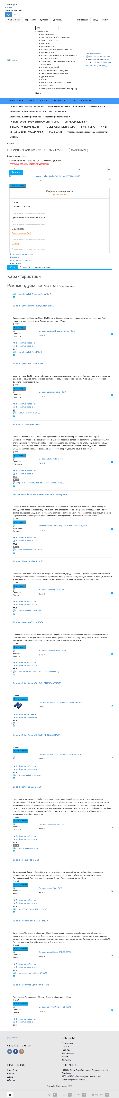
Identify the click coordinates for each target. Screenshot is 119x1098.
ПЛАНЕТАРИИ (55, 132)
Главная (10, 143)
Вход (95, 20)
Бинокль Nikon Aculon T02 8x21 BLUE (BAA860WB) (60, 702)
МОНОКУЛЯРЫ (96, 106)
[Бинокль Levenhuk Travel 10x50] (62, 610)
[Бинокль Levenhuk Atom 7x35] (62, 775)
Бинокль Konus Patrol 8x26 (50, 888)
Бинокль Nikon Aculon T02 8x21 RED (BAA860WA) (60, 754)
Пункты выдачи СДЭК (22, 233)
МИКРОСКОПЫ (56, 111)
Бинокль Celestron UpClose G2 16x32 (55, 1007)
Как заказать (59, 101)
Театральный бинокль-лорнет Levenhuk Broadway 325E (63, 526)
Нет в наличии (20, 699)
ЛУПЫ (104, 127)
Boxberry (16, 243)
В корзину (19, 327)
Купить (15, 172)
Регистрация (82, 20)
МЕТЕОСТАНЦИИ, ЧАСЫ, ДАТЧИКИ (26, 132)
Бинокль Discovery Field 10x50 (52, 590)
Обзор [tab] (12, 267)
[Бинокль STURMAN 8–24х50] (62, 412)
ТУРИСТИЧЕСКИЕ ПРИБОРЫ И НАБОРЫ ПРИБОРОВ (34, 122)
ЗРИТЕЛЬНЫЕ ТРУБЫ (57, 106)
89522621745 (95, 53)
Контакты (86, 101)
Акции (45, 20)
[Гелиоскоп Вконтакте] (9, 1051)
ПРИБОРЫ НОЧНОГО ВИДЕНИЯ (24, 127)
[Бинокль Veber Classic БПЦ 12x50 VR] (62, 909)
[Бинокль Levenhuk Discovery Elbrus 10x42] (62, 294)
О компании (15, 101)
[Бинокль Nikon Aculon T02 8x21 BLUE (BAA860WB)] (62, 671)
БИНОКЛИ (78, 106)
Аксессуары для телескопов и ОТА (26, 111)
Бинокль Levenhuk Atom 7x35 (51, 824)
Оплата (30, 101)
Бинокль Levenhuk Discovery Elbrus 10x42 (57, 331)
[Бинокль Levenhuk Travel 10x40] (62, 352)
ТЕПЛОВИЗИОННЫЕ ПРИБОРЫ (60, 127)
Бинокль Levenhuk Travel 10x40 (52, 392)
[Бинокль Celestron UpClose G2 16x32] (62, 973)
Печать (15, 257)
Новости (32, 20)
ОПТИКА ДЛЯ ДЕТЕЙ (75, 122)
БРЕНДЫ (13, 137)
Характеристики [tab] (43, 267)
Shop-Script (15, 20)
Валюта (105, 20)
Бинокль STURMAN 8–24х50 (51, 459)
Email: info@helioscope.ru (73, 1080)
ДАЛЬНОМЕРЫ (88, 127)
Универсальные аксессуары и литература (88, 132)
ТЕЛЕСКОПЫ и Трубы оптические (25, 106)
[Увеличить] (14, 297)
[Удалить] (110, 179)
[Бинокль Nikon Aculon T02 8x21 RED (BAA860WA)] (62, 723)
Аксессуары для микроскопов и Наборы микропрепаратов (38, 117)
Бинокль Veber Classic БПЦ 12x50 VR (55, 952)
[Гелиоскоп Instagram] (21, 1051)
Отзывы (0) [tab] (25, 267)
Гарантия (43, 101)
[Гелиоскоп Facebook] (15, 1051)
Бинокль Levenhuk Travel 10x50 (52, 651)
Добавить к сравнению (22, 260)
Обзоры (59, 20)
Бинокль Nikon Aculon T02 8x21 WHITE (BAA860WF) (58, 176)
